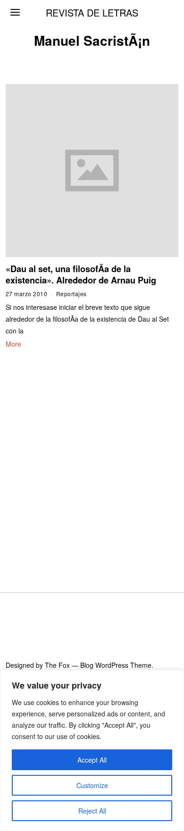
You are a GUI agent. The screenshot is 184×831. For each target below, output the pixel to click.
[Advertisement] (92, 459)
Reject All (92, 810)
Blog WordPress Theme (115, 665)
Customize (92, 785)
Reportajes (71, 294)
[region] (92, 750)
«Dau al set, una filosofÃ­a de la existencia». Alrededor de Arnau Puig (81, 274)
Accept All (92, 760)
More (13, 344)
